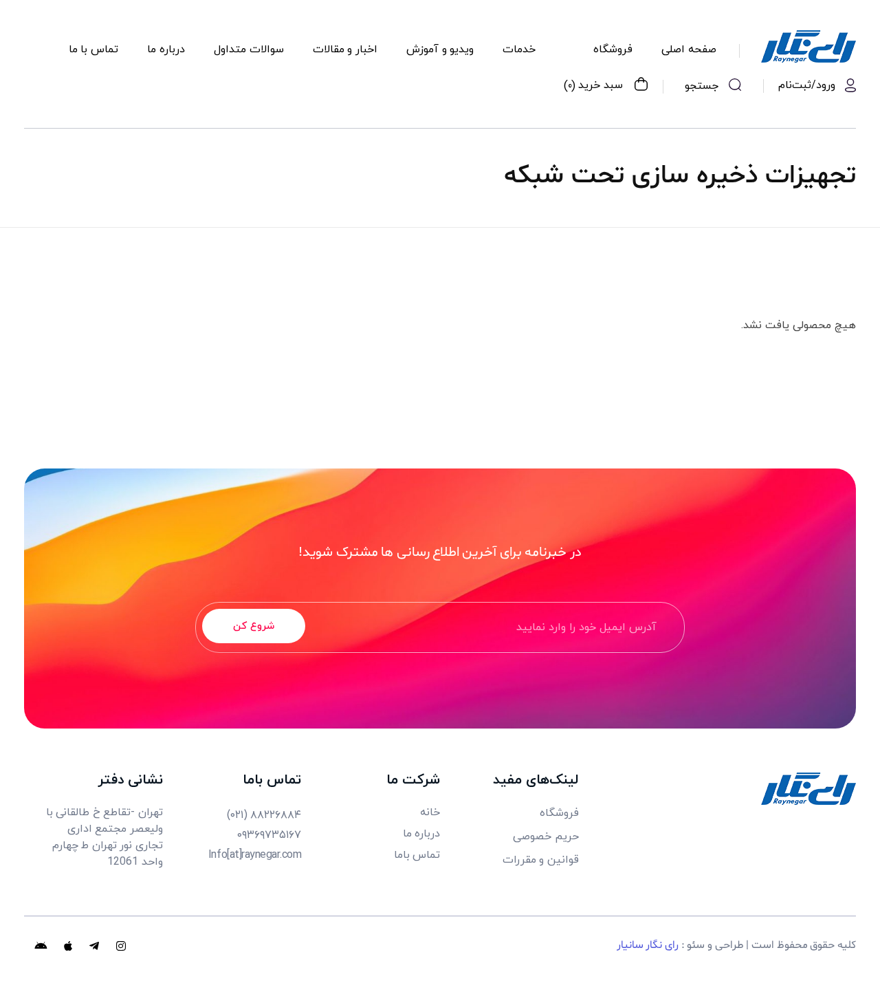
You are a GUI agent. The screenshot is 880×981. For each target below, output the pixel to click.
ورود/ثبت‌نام (806, 85)
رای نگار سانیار (648, 945)
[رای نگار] (808, 47)
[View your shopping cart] (641, 86)
